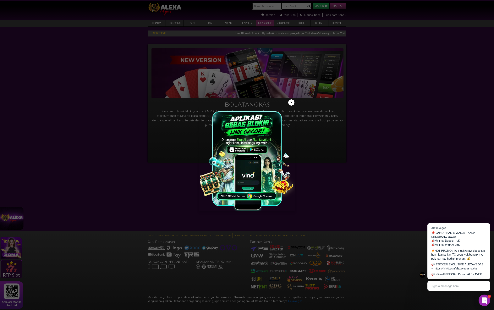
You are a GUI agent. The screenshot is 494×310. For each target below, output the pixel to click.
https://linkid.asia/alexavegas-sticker (456, 268)
